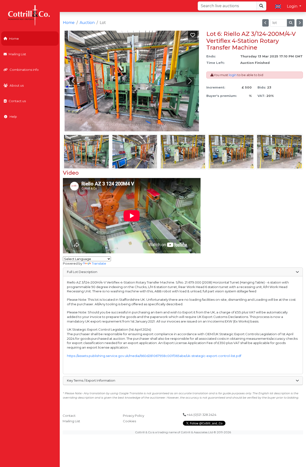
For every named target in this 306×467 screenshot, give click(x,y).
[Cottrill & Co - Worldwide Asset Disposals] (29, 15)
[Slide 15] (113, 125)
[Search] (261, 6)
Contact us (17, 101)
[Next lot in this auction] (299, 23)
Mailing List (17, 54)
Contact (69, 415)
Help (13, 116)
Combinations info (24, 70)
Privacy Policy (133, 415)
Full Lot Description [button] (82, 272)
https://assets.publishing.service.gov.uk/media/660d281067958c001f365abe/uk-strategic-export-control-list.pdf (154, 356)
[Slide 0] (84, 125)
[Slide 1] (86, 125)
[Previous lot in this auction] (265, 23)
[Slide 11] (105, 125)
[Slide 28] (138, 125)
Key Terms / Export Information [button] (91, 380)
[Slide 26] (134, 125)
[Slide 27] (136, 125)
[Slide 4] (92, 125)
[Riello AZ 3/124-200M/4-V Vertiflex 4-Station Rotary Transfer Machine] (86, 152)
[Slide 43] (167, 125)
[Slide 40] (161, 125)
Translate (99, 263)
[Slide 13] (109, 125)
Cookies (129, 421)
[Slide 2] (88, 125)
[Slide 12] (107, 125)
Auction (87, 22)
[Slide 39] (159, 125)
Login (292, 6)
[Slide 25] (132, 125)
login (233, 75)
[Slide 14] (111, 125)
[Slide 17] (117, 125)
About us (17, 85)
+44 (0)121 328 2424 (201, 415)
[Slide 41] (163, 125)
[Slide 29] (140, 125)
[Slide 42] (165, 125)
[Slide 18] (119, 125)
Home (14, 38)
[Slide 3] (90, 125)
